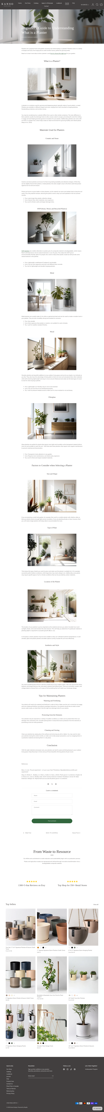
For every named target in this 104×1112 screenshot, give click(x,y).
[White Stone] (41, 947)
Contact (46, 6)
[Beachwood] (7, 995)
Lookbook (59, 3)
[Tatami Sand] (12, 995)
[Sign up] (52, 1076)
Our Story (27, 3)
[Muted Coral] (9, 995)
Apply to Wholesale (47, 3)
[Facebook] (64, 1069)
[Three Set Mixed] (69, 995)
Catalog (36, 3)
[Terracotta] (38, 947)
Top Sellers (11, 904)
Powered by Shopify (22, 1107)
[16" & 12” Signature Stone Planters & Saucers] (83, 1022)
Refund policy (10, 1091)
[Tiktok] (71, 1069)
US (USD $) (84, 5)
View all (95, 904)
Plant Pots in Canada (12, 1086)
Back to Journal (52, 833)
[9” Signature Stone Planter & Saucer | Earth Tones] (20, 974)
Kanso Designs (13, 1107)
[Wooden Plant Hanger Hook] (52, 1022)
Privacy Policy (10, 1093)
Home (20, 3)
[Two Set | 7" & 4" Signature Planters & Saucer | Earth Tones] (20, 927)
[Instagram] (67, 1069)
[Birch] (41, 1043)
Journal (67, 3)
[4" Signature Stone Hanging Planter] (20, 1022)
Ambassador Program (91, 1069)
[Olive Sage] (75, 947)
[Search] (97, 4)
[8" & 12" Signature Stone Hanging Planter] (83, 927)
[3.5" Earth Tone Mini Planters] (83, 974)
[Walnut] (38, 1043)
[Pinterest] (74, 1069)
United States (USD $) (11, 1103)
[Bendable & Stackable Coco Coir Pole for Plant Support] (52, 974)
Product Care (10, 1081)
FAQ (73, 3)
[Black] (43, 947)
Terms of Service (11, 1088)
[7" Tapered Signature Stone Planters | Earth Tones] (52, 927)
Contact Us (9, 1083)
